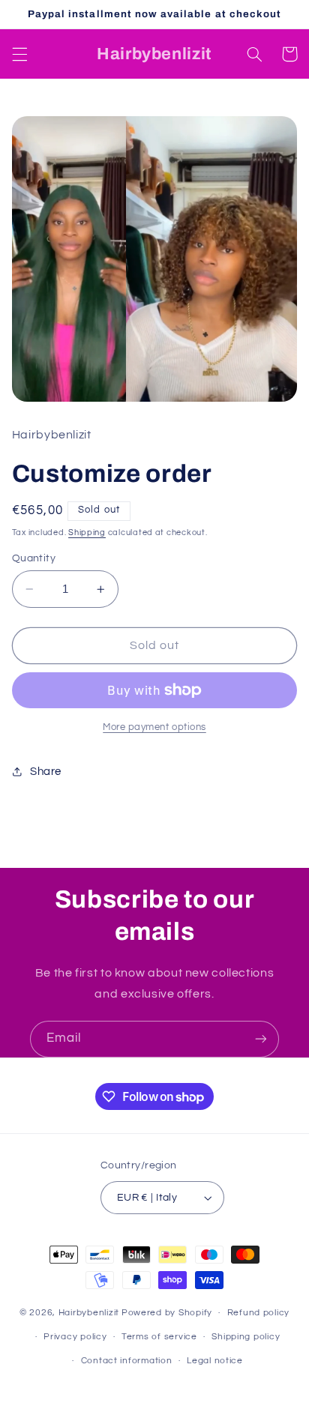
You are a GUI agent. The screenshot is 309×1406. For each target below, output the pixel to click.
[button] (19, 54)
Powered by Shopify (167, 1313)
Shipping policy (246, 1337)
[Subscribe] (261, 1039)
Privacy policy (75, 1337)
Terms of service (159, 1337)
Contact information (126, 1361)
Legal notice (215, 1361)
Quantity (34, 558)
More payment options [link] (154, 727)
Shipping (87, 532)
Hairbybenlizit (88, 1313)
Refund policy (258, 1313)
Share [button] (46, 771)
